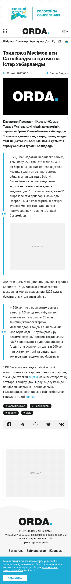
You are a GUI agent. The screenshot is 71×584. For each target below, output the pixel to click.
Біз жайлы (16, 551)
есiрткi (33, 377)
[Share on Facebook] (9, 424)
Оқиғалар (22, 41)
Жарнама (55, 551)
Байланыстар (36, 551)
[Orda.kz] (35, 527)
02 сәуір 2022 (14, 73)
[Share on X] (48, 424)
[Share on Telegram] (22, 424)
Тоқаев (12, 412)
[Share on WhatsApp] (35, 424)
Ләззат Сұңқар (59, 73)
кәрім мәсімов (16, 406)
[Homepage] (36, 31)
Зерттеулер (36, 41)
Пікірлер (8, 41)
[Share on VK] (61, 424)
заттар (30, 397)
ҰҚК (28, 412)
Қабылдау (15, 577)
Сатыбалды (41, 406)
